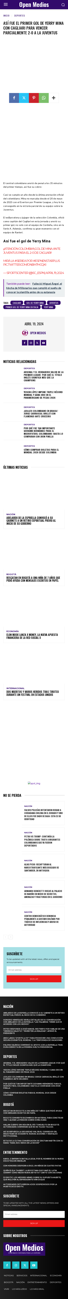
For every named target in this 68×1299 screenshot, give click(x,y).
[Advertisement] (34, 142)
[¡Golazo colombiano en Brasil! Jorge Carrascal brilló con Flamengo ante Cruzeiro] (12, 412)
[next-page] (11, 937)
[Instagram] (31, 342)
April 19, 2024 (55, 273)
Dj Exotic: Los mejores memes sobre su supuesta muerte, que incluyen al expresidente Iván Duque (32, 1178)
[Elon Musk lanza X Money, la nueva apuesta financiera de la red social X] (34, 608)
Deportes (19, 15)
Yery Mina (48, 307)
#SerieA (20, 261)
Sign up (34, 979)
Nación (10, 514)
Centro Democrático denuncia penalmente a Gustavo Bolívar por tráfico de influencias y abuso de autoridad (42, 920)
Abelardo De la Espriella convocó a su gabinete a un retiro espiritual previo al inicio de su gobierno (31, 521)
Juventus (53, 302)
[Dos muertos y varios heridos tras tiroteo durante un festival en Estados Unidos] (34, 665)
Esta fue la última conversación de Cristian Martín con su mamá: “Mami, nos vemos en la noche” (33, 1142)
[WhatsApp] (44, 98)
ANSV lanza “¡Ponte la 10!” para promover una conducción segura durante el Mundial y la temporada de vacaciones (33, 1039)
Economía (12, 631)
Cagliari (17, 302)
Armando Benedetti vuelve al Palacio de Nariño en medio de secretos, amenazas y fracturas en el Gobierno (43, 894)
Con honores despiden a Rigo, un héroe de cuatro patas (32, 1166)
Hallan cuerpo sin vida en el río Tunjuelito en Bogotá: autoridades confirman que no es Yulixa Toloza (31, 1126)
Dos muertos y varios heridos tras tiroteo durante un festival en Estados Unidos (32, 693)
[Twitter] (24, 98)
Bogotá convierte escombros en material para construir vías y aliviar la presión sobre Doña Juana (33, 1119)
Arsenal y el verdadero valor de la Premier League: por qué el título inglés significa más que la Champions (44, 376)
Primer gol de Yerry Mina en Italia (22, 307)
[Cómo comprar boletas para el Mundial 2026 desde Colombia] (12, 449)
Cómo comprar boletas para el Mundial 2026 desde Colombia (41, 451)
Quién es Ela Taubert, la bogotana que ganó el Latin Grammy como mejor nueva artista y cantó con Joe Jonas (32, 1171)
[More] (54, 98)
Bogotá (11, 574)
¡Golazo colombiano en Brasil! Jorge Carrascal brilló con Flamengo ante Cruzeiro (41, 413)
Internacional (15, 688)
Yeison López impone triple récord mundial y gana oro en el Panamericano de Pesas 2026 (43, 394)
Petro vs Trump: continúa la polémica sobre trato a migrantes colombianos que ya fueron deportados (42, 841)
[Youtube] (43, 342)
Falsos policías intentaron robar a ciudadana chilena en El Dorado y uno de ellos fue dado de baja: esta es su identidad (43, 814)
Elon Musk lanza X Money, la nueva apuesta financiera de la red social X (32, 636)
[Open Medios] (26, 333)
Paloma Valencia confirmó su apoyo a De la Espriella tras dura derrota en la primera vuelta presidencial (33, 1046)
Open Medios (38, 333)
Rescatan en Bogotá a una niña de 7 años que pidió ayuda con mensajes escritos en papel (33, 579)
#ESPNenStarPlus (46, 261)
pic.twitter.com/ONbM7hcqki (24, 264)
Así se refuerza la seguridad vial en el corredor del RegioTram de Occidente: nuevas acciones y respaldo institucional (30, 1134)
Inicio (6, 15)
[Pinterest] (34, 98)
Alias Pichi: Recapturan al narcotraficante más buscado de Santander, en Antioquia (41, 867)
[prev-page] (5, 937)
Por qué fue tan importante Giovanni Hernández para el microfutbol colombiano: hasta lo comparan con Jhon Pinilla (43, 432)
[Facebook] (14, 98)
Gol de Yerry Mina (35, 302)
